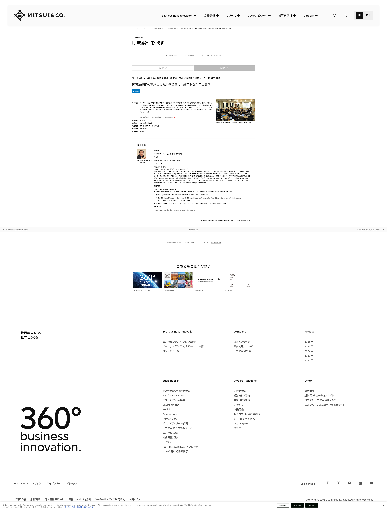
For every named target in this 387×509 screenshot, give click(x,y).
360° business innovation (141, 290)
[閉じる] (384, 505)
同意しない (297, 505)
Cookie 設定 (283, 505)
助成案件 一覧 (224, 68)
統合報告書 (228, 290)
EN (368, 15)
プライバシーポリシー (70, 507)
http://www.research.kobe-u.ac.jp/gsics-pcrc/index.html (173, 210)
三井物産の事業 (169, 290)
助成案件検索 (163, 68)
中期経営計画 (199, 290)
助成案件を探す (193, 230)
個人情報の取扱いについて (85, 507)
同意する (311, 505)
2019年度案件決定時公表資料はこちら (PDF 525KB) (156, 117)
